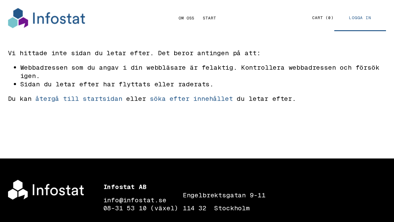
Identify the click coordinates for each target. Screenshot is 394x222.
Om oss (187, 18)
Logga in (360, 17)
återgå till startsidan (78, 98)
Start (209, 18)
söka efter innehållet (191, 98)
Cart (322, 17)
